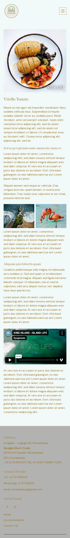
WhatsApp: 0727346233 (19, 483)
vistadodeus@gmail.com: (27, 489)
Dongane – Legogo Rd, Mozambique (26, 443)
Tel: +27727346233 (16, 477)
